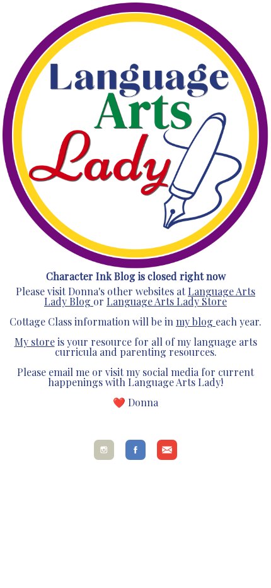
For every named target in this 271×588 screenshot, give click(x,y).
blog (201, 321)
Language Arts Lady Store (167, 301)
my (183, 321)
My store (34, 341)
